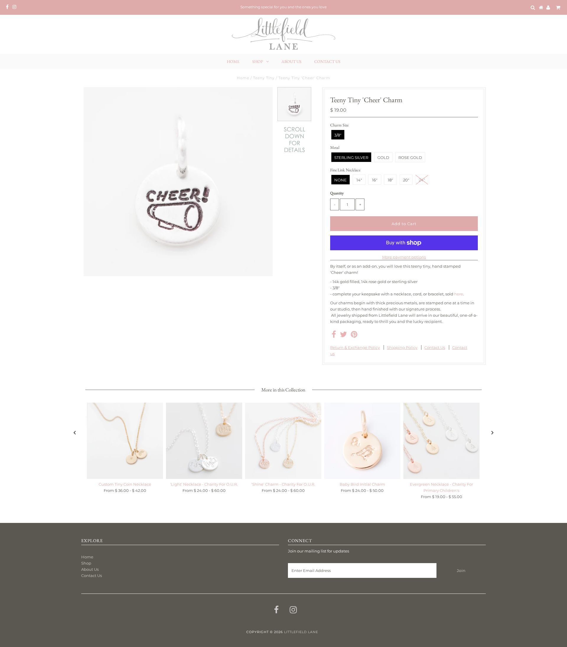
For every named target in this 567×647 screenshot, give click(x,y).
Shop (257, 61)
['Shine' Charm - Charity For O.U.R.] (283, 441)
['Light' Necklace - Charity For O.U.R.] (204, 441)
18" (390, 180)
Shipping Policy (402, 347)
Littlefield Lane (301, 632)
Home (233, 61)
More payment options (404, 257)
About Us (291, 61)
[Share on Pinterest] (354, 335)
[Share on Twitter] (343, 335)
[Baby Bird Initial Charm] (362, 441)
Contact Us (327, 61)
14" (359, 180)
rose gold (410, 157)
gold (383, 157)
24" (422, 180)
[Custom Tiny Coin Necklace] (125, 441)
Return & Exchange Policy (355, 347)
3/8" (337, 135)
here (458, 294)
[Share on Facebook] (334, 335)
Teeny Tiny (264, 78)
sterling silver (351, 157)
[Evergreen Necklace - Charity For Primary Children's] (441, 441)
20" (406, 180)
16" (374, 180)
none (340, 180)
